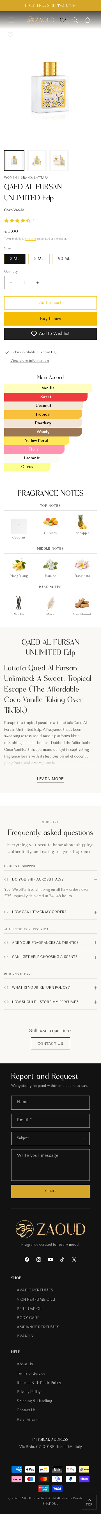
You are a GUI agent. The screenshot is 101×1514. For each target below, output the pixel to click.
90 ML (64, 259)
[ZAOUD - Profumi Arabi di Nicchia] (40, 20)
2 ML (15, 259)
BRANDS (25, 1337)
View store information (29, 361)
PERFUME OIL (30, 1309)
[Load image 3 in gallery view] (59, 160)
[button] (11, 20)
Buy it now (50, 319)
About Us (25, 1364)
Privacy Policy (28, 1392)
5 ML (39, 259)
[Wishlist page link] (63, 20)
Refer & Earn (28, 1420)
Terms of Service (31, 1374)
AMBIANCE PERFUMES (38, 1327)
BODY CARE (28, 1318)
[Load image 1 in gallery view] (14, 160)
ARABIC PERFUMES (35, 1291)
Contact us (50, 1044)
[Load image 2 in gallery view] (37, 160)
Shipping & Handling (34, 1401)
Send (50, 1191)
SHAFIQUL (51, 1504)
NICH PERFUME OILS (36, 1300)
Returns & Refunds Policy (39, 1383)
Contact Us (26, 1410)
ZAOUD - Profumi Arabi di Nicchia (46, 1498)
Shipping (30, 239)
